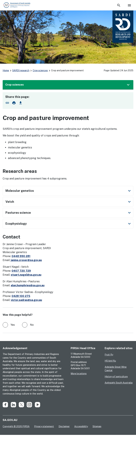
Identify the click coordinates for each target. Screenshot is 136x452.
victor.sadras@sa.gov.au (26, 300)
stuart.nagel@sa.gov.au (26, 274)
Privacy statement (44, 426)
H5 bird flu (110, 360)
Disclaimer (64, 426)
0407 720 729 (21, 270)
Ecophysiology (68, 223)
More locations (79, 373)
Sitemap (97, 426)
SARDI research (20, 70)
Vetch (68, 201)
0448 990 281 (21, 256)
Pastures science (68, 212)
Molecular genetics (68, 190)
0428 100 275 (21, 296)
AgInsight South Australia (119, 382)
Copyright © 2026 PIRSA (16, 426)
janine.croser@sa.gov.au (26, 260)
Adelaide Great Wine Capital (116, 369)
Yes (13, 324)
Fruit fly (109, 354)
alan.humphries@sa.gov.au (27, 285)
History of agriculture (116, 376)
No (32, 324)
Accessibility (81, 426)
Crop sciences (40, 70)
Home (6, 70)
